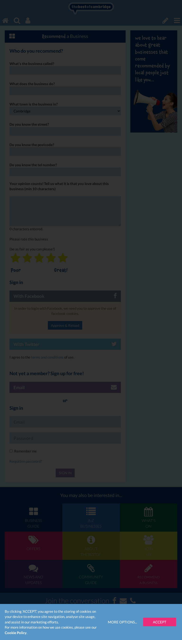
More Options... (122, 622)
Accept (159, 622)
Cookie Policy (16, 633)
